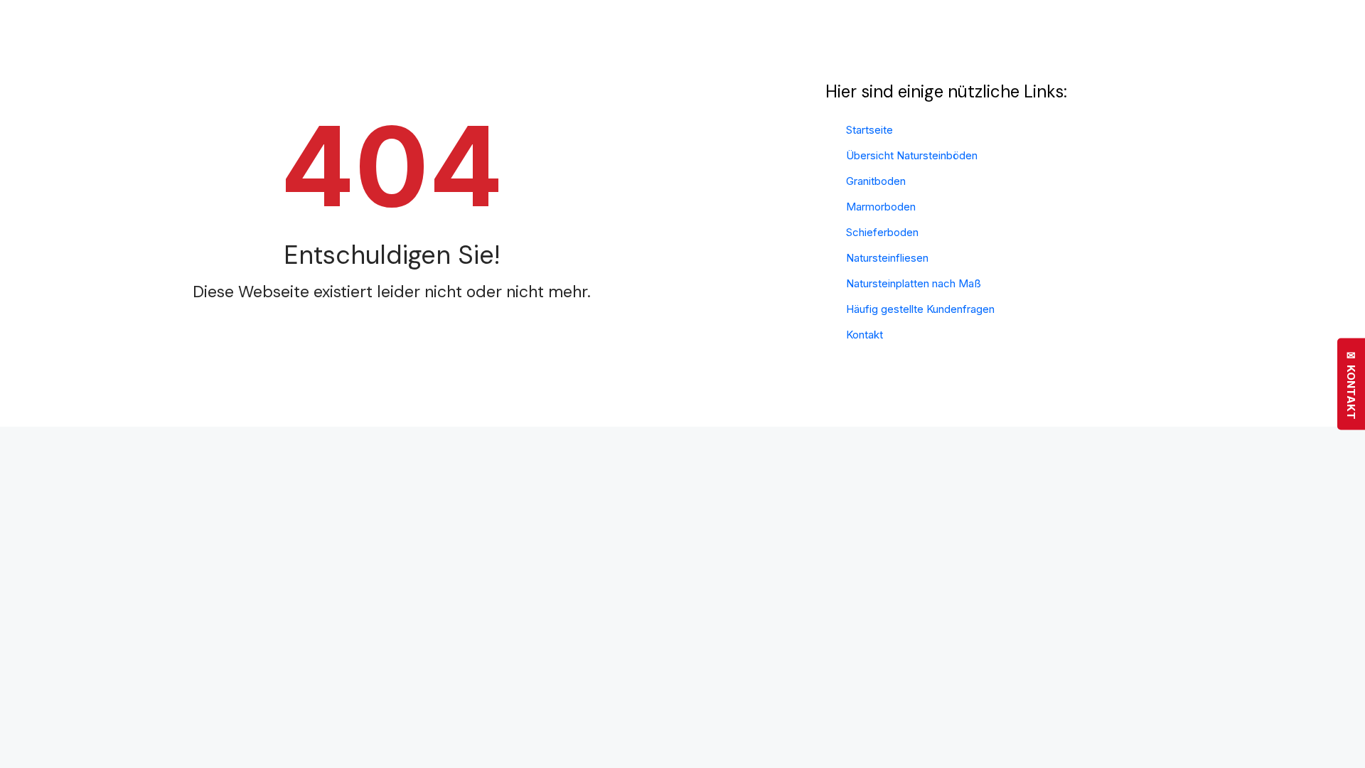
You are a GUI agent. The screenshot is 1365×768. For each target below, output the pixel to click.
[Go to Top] (1343, 746)
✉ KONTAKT (1351, 384)
